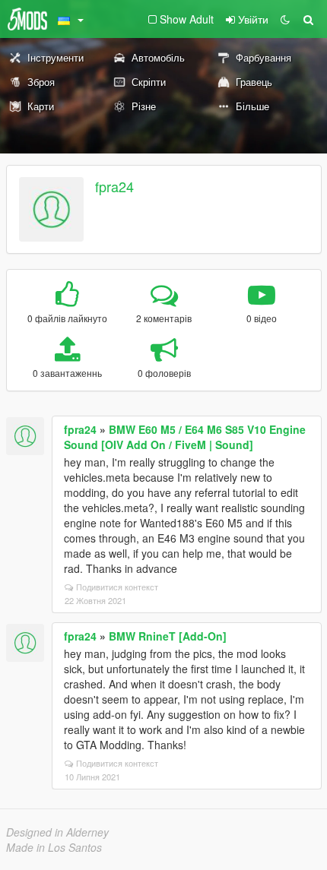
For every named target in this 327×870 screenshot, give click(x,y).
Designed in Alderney (57, 832)
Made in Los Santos (54, 847)
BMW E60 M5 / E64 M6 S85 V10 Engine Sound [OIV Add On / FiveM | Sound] (185, 437)
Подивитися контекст (117, 587)
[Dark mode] (285, 19)
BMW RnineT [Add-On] (168, 636)
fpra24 (114, 186)
